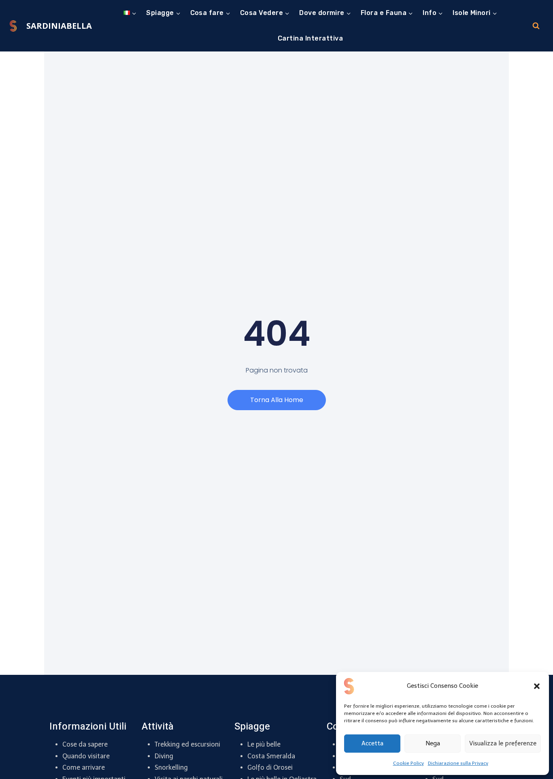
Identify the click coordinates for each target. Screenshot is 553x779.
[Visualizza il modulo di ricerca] (536, 26)
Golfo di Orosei (270, 767)
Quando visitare (86, 756)
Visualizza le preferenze (502, 743)
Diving (164, 756)
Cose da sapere (85, 744)
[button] (537, 686)
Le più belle (264, 744)
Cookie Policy (408, 763)
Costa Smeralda (271, 756)
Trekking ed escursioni (187, 744)
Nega (432, 743)
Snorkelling (171, 767)
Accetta (372, 743)
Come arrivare (83, 767)
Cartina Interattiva (310, 38)
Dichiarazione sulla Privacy (458, 763)
